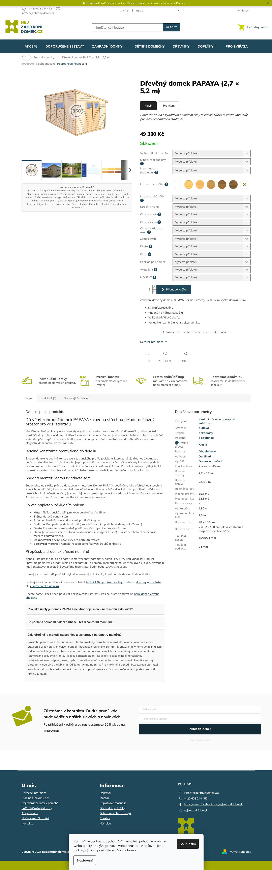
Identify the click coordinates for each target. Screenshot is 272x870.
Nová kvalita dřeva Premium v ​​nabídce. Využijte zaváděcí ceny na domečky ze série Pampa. (134, 2)
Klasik (148, 105)
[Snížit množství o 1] (154, 291)
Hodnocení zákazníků (35, 818)
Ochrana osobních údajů (115, 813)
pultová (204, 428)
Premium (169, 105)
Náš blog (105, 823)
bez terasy (206, 433)
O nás (124, 10)
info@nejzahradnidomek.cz (201, 792)
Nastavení (85, 860)
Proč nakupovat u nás (36, 798)
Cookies (105, 818)
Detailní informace (151, 342)
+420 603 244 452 (195, 798)
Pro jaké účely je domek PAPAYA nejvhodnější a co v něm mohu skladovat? (80, 609)
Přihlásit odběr (200, 729)
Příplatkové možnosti (113, 803)
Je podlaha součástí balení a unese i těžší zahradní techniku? (71, 622)
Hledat (171, 27)
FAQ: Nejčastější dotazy (37, 808)
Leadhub (205, 740)
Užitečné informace (34, 793)
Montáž (104, 798)
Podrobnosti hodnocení (72, 63)
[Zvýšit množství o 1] (154, 287)
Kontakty (27, 823)
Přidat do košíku (176, 289)
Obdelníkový (207, 451)
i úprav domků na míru (44, 586)
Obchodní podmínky (112, 808)
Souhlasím (188, 844)
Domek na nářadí (210, 461)
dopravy (141, 582)
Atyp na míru (30, 813)
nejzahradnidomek (196, 810)
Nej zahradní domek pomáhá (40, 803)
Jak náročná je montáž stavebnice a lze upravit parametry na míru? (75, 634)
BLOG (140, 10)
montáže (155, 582)
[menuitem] (31, 46)
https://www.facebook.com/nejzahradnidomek (213, 804)
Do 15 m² (205, 456)
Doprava (105, 793)
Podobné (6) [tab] (48, 398)
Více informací (127, 850)
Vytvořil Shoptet (240, 851)
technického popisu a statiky (104, 582)
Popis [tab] (29, 398)
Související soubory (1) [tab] (78, 398)
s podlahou (206, 438)
